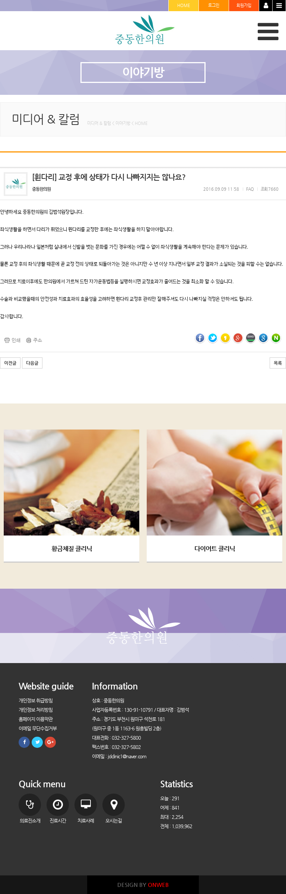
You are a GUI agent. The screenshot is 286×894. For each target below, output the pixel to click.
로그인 (213, 5)
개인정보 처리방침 (36, 710)
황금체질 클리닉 (71, 548)
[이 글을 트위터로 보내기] (212, 337)
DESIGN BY (143, 884)
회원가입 (243, 5)
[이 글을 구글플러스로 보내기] (238, 337)
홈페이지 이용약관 (36, 719)
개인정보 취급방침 (36, 700)
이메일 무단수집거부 (38, 728)
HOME (183, 5)
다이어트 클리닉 (214, 548)
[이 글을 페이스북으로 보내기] (200, 337)
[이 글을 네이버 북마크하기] (276, 337)
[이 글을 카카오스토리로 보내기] (225, 337)
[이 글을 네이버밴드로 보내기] (250, 337)
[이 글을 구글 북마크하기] (263, 337)
